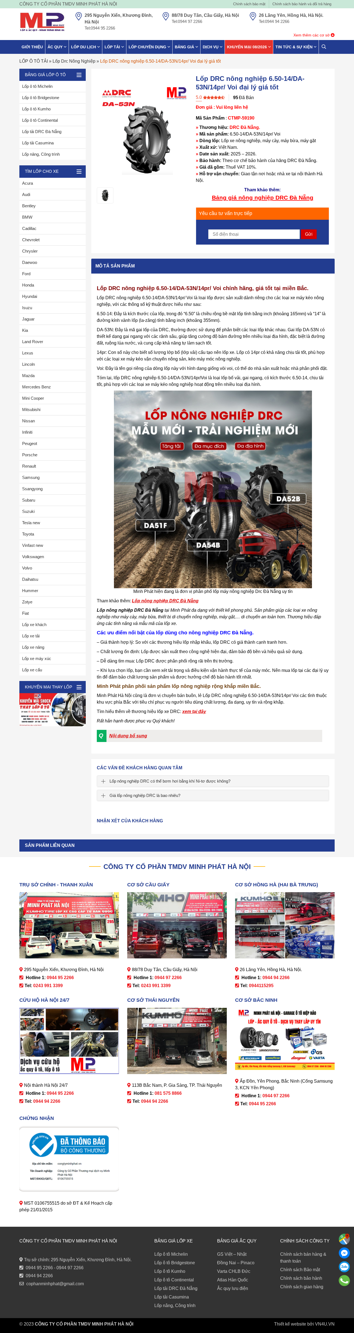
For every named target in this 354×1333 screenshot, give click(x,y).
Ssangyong (32, 488)
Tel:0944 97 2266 (187, 21)
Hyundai (29, 296)
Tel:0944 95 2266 (100, 28)
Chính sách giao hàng (301, 1286)
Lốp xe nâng (33, 647)
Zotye (27, 602)
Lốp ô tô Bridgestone (40, 97)
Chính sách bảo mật (249, 4)
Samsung (31, 477)
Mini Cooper (33, 398)
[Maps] (344, 1239)
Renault (29, 466)
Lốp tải (112, 47)
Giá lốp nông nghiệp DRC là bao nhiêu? (145, 795)
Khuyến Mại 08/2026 (247, 47)
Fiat (25, 613)
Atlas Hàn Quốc (232, 1280)
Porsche (29, 454)
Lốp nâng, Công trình (41, 154)
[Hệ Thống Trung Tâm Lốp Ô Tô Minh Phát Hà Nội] (42, 22)
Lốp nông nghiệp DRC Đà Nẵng (165, 600)
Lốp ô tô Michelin (37, 86)
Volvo (27, 568)
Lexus (27, 353)
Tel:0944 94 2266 (274, 21)
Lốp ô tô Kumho (36, 109)
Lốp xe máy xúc (36, 658)
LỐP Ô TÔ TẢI (33, 61)
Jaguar (28, 319)
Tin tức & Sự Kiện (294, 47)
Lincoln (28, 364)
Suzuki (28, 511)
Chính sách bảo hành (301, 1278)
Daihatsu (30, 579)
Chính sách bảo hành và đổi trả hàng (301, 4)
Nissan (28, 420)
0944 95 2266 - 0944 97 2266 (55, 1267)
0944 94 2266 (39, 1275)
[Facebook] (344, 1252)
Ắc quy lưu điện (232, 1288)
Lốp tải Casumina (38, 143)
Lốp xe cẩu (32, 669)
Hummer (30, 590)
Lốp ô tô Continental (40, 120)
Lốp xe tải (31, 636)
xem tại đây (194, 711)
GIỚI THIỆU (32, 47)
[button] (208, 736)
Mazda (28, 375)
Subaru (28, 500)
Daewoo (29, 262)
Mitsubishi (31, 409)
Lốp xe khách (34, 624)
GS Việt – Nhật (231, 1254)
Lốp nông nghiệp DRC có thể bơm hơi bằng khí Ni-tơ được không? (170, 781)
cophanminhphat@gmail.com (55, 1283)
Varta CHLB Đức (233, 1271)
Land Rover (32, 341)
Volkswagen (33, 556)
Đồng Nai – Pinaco (235, 1262)
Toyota (28, 534)
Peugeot (29, 443)
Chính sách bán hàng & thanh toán (303, 1257)
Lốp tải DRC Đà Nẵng (41, 131)
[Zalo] (344, 1266)
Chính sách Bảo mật (300, 1269)
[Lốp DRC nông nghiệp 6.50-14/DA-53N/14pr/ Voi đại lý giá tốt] (105, 195)
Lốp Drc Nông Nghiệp (74, 61)
